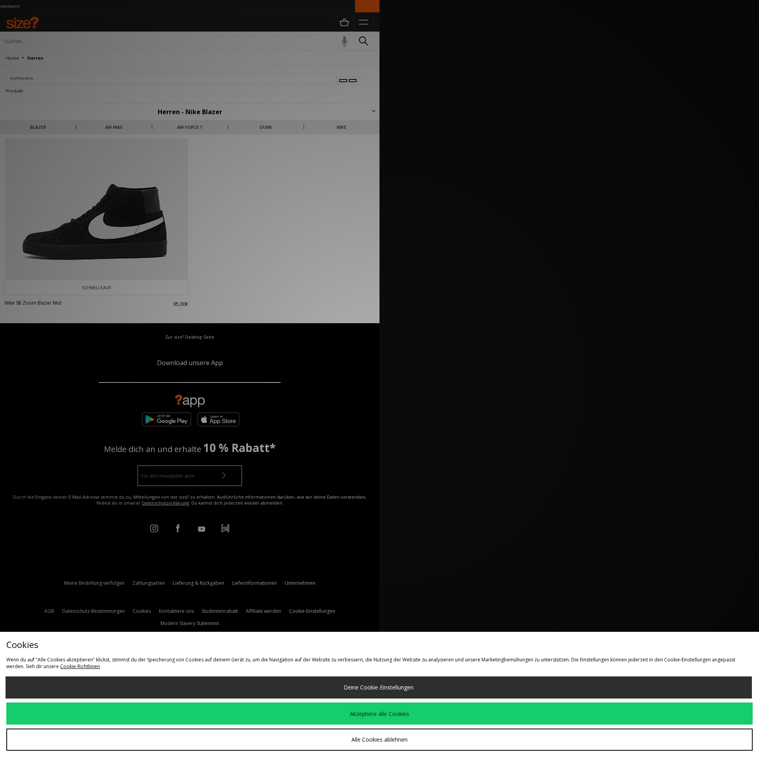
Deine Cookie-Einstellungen (378, 687)
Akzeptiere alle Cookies (379, 714)
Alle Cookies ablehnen (379, 739)
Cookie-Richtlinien (80, 666)
